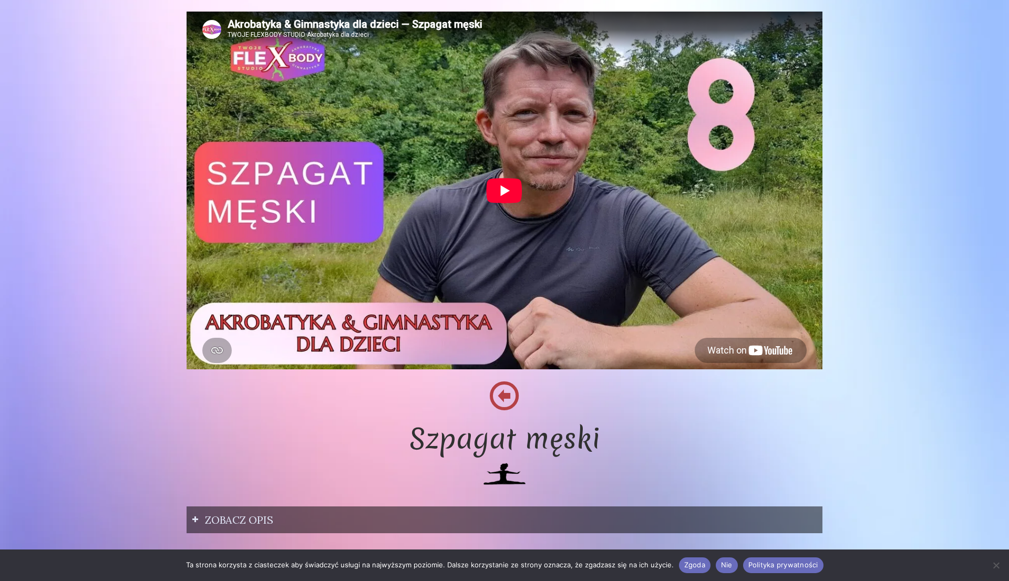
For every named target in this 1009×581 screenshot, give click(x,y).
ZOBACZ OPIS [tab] (239, 519)
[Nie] (996, 565)
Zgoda (694, 565)
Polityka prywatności (783, 565)
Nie (727, 565)
